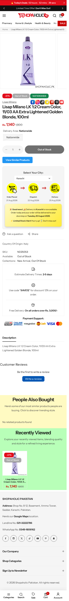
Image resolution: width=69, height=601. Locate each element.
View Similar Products (17, 160)
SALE (63, 23)
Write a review (33, 378)
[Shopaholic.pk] (33, 15)
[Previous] (4, 8)
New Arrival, (24, 260)
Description (9, 337)
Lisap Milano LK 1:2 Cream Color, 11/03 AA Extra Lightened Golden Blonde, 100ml (14, 479)
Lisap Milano (9, 101)
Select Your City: (33, 172)
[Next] (62, 8)
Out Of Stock (38, 260)
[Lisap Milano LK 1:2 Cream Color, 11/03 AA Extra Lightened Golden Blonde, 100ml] (14, 463)
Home (5, 29)
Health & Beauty (43, 23)
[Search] (54, 15)
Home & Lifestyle (23, 23)
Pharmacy (7, 23)
